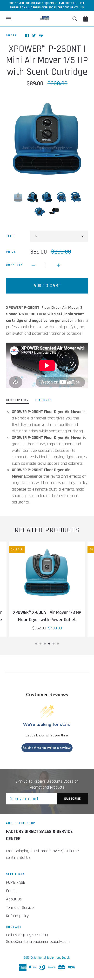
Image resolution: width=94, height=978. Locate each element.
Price (11, 252)
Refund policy (17, 916)
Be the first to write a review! (47, 748)
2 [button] (40, 643)
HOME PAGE (15, 882)
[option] (47, 139)
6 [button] (58, 643)
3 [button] (45, 643)
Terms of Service (20, 907)
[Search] (74, 19)
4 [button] (49, 643)
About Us (14, 899)
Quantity (14, 265)
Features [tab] (43, 400)
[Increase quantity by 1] (58, 265)
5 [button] (53, 643)
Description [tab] (17, 400)
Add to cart (47, 286)
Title (11, 236)
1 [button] (36, 643)
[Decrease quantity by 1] (33, 265)
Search (12, 890)
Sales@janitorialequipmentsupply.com (38, 941)
